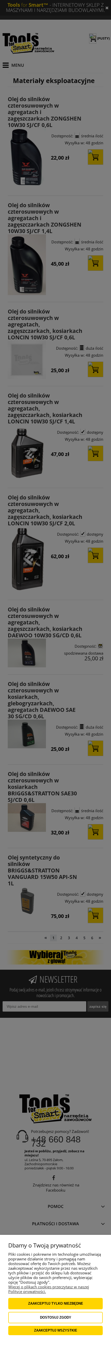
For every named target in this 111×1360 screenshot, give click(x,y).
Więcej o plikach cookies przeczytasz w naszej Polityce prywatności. (48, 1289)
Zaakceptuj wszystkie (55, 1330)
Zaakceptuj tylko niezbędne (55, 1303)
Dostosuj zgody (55, 1317)
